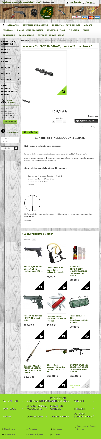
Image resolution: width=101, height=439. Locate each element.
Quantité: (59, 118)
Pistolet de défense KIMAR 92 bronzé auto (33, 318)
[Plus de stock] (85, 383)
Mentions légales (35, 434)
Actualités (33, 429)
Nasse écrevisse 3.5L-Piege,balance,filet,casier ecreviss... (81, 319)
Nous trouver (9, 429)
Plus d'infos (30, 132)
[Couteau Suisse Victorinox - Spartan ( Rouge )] (56, 302)
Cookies (56, 434)
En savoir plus (93, 116)
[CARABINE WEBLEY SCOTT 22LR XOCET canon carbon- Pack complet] (79, 351)
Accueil (33, 40)
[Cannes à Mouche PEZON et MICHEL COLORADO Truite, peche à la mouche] (33, 352)
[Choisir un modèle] (39, 285)
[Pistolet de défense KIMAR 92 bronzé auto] (33, 302)
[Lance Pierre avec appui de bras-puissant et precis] (56, 254)
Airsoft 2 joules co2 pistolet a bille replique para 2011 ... (33, 269)
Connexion (73, 3)
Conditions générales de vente (86, 427)
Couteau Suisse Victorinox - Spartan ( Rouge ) (56, 318)
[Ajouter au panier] (62, 285)
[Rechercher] (16, 148)
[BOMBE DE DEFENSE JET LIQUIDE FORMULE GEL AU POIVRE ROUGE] (79, 253)
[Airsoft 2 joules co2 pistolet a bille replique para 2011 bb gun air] (33, 253)
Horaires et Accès (10, 122)
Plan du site (10, 434)
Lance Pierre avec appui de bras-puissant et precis (55, 270)
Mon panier (90, 2)
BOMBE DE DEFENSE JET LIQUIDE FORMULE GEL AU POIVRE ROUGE (78, 271)
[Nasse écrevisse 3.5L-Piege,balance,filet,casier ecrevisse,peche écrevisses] (79, 302)
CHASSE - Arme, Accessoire (46, 40)
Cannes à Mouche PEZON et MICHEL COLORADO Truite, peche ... (33, 369)
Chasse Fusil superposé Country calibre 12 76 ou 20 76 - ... (56, 368)
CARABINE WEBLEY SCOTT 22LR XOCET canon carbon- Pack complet (79, 368)
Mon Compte (75, 2)
